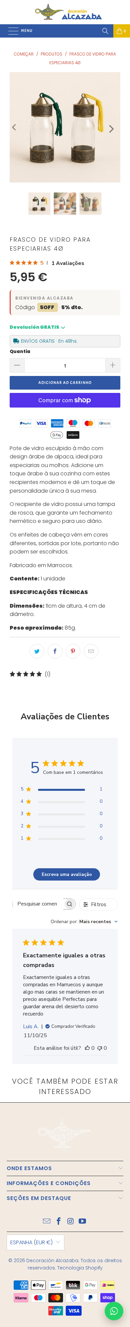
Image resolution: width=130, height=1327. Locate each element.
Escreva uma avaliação (67, 874)
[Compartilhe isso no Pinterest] (73, 651)
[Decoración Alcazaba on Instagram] (71, 1222)
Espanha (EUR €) (31, 1242)
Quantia (20, 351)
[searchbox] (38, 904)
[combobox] (84, 921)
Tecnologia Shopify (80, 1268)
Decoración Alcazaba (52, 1260)
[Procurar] (105, 31)
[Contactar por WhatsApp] (114, 1311)
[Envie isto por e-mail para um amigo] (91, 651)
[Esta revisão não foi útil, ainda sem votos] (99, 1048)
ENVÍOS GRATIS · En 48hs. (49, 341)
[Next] (110, 128)
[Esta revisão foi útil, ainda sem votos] (87, 1048)
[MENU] (10, 31)
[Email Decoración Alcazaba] (47, 1222)
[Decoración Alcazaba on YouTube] (83, 1222)
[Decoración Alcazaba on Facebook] (59, 1222)
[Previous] (14, 127)
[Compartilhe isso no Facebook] (55, 651)
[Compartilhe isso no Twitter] (37, 651)
